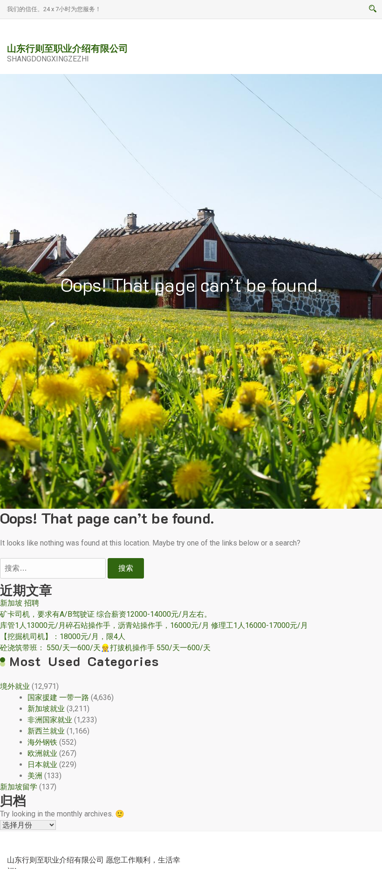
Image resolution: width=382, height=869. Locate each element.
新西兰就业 (46, 731)
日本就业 (42, 764)
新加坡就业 (46, 708)
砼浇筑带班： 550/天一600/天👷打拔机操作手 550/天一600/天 (105, 647)
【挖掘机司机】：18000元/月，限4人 (62, 636)
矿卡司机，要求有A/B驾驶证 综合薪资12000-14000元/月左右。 (105, 614)
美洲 (34, 775)
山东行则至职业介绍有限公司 (67, 48)
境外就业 (15, 686)
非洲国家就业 (49, 719)
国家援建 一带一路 (58, 697)
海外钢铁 (42, 742)
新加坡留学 (18, 786)
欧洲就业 (42, 753)
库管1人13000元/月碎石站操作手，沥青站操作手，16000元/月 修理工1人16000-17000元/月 (154, 625)
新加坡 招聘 (19, 603)
